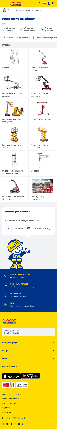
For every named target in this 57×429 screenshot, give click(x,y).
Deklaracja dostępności (11, 394)
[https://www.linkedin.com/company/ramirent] (7, 424)
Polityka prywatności (10, 399)
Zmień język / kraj (11, 331)
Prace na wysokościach (29, 10)
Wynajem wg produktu (11, 29)
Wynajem (13, 10)
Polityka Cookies (9, 403)
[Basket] (53, 3)
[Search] (39, 3)
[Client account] (48, 3)
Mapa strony (7, 412)
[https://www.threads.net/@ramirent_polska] (23, 424)
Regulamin (6, 408)
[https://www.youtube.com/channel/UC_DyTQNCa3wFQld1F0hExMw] (19, 424)
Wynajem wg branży (49, 29)
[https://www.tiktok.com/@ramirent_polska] (11, 424)
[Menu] (4, 3)
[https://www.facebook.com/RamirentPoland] (3, 424)
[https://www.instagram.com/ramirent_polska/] (15, 424)
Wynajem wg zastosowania (29, 29)
